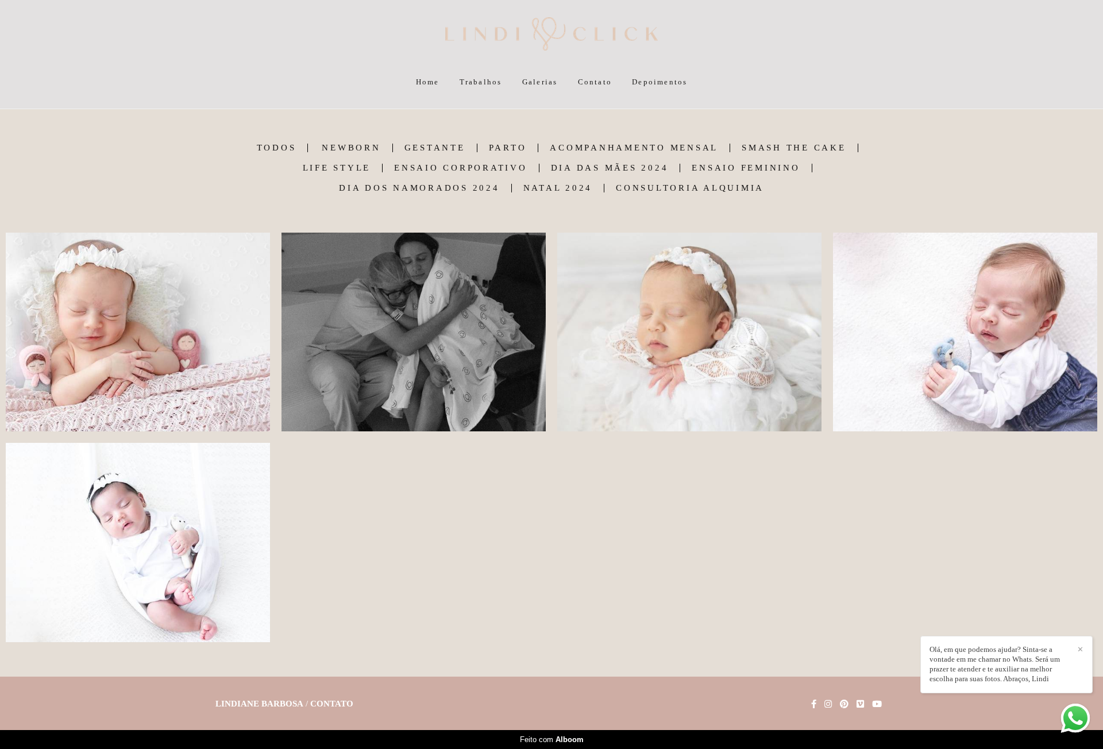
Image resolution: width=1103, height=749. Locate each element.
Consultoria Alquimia (690, 188)
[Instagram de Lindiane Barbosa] (828, 704)
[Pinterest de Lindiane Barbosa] (844, 704)
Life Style (337, 168)
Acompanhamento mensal (634, 148)
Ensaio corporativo (460, 168)
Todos (276, 148)
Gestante (434, 148)
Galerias (540, 82)
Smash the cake (794, 148)
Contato (595, 82)
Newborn (351, 148)
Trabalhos (481, 82)
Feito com (552, 739)
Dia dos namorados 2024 (419, 188)
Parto (508, 148)
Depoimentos (659, 82)
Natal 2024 (558, 188)
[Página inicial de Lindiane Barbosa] (551, 34)
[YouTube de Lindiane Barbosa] (877, 704)
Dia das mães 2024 (610, 168)
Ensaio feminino (746, 168)
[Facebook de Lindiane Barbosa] (813, 704)
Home (427, 82)
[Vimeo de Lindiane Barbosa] (860, 704)
